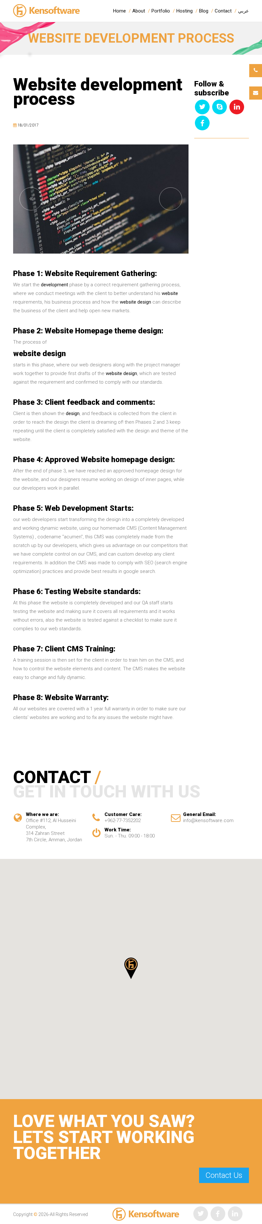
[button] (131, 968)
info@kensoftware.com (208, 820)
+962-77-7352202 (122, 820)
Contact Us (224, 1175)
